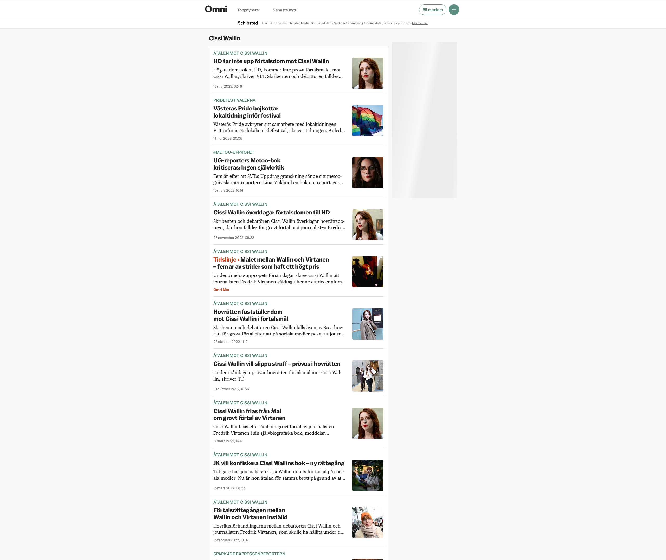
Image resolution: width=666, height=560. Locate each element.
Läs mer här (420, 23)
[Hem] (216, 8)
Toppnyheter (248, 10)
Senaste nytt (284, 10)
